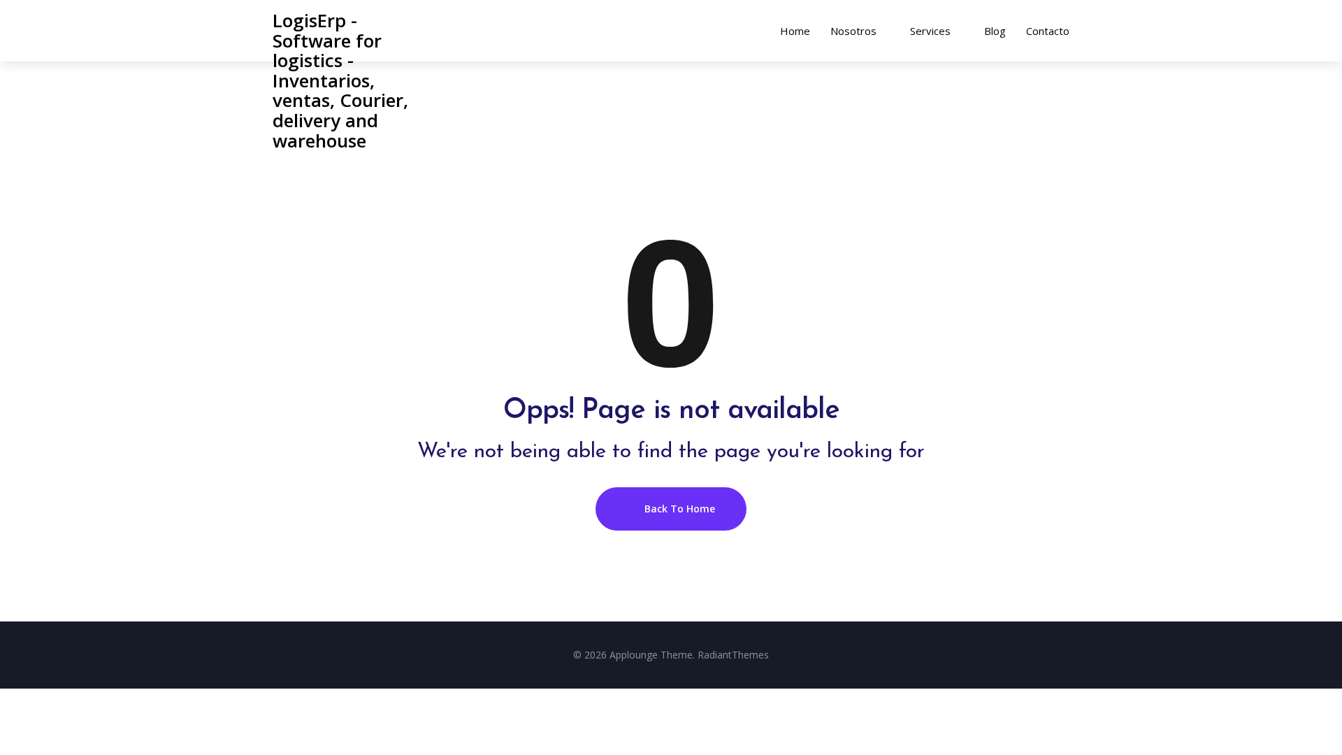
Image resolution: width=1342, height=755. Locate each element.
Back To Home (678, 508)
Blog (995, 31)
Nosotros (853, 31)
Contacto (1047, 31)
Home (795, 31)
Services (930, 31)
